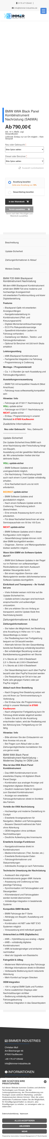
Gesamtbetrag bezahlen (23, 192)
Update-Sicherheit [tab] (14, 251)
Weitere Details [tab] (12, 268)
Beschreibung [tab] (12, 242)
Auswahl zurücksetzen (33, 167)
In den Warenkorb (16, 201)
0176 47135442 (25, 3)
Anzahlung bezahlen (22, 181)
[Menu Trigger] (43, 11)
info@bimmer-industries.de (25, 7)
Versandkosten (11, 134)
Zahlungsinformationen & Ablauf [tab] (20, 259)
